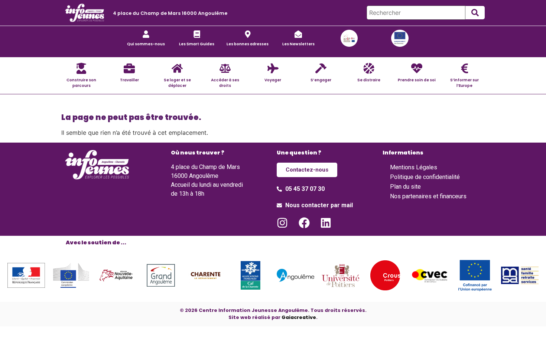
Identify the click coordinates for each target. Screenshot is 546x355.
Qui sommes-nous (146, 44)
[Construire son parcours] (81, 68)
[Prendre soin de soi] (416, 68)
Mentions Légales (413, 167)
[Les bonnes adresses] (247, 34)
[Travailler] (129, 68)
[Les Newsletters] (298, 34)
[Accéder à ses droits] (225, 68)
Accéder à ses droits (225, 82)
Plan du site (405, 186)
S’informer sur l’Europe (464, 82)
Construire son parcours (81, 82)
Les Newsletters (298, 44)
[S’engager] (320, 68)
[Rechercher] (416, 13)
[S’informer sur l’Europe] (464, 68)
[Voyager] (273, 68)
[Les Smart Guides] (197, 34)
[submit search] (475, 12)
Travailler (129, 80)
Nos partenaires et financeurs (428, 196)
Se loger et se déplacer (177, 82)
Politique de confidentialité (425, 176)
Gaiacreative (299, 317)
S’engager (321, 80)
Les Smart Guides (196, 44)
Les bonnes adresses (248, 44)
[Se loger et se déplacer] (177, 68)
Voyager (272, 80)
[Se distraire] (368, 68)
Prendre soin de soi (417, 80)
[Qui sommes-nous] (146, 34)
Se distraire (368, 80)
